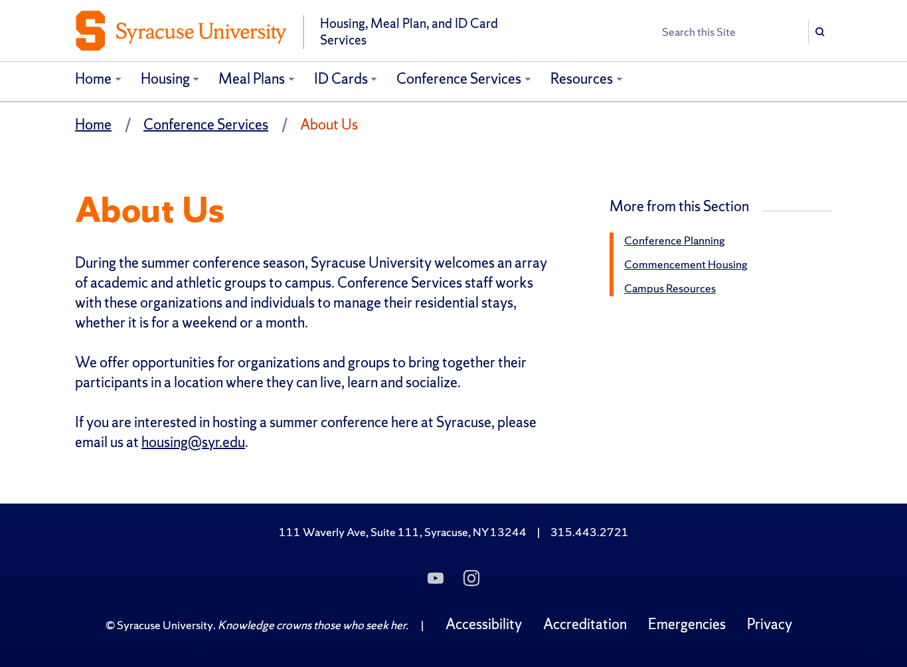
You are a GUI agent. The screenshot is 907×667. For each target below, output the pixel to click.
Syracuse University (165, 624)
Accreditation (585, 624)
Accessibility (484, 624)
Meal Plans (251, 78)
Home (93, 78)
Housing (165, 78)
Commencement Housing (686, 264)
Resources (581, 78)
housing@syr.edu (193, 442)
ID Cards (341, 78)
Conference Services (458, 78)
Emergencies (687, 624)
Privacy (769, 624)
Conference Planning (674, 240)
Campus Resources (670, 288)
